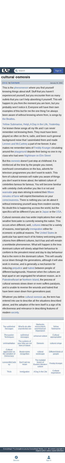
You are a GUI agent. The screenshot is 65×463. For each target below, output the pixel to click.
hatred (31, 268)
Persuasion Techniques (9, 336)
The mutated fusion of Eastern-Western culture (40, 363)
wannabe (7, 192)
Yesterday (54, 124)
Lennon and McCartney (15, 144)
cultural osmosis (33, 297)
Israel (16, 279)
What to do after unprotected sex (24, 328)
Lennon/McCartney (9, 363)
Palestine (7, 279)
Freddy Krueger (42, 147)
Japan (45, 211)
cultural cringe (56, 343)
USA (58, 211)
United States (47, 233)
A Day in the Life (39, 124)
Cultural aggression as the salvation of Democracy (9, 353)
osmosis (15, 161)
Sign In (58, 71)
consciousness (10, 200)
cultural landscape (40, 353)
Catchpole (15, 83)
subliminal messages (24, 336)
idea (5, 83)
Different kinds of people (56, 353)
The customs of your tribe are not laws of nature (25, 343)
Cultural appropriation (55, 336)
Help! (26, 124)
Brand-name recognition (25, 353)
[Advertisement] (32, 33)
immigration (36, 229)
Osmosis (40, 343)
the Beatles (8, 119)
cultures (36, 225)
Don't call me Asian (24, 363)
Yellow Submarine (12, 124)
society (15, 312)
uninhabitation (9, 343)
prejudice (17, 268)
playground (21, 151)
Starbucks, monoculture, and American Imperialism (40, 327)
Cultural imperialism (56, 372)
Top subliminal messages (9, 328)
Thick (9, 372)
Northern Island (30, 279)
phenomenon (21, 87)
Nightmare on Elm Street (37, 155)
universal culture (40, 336)
